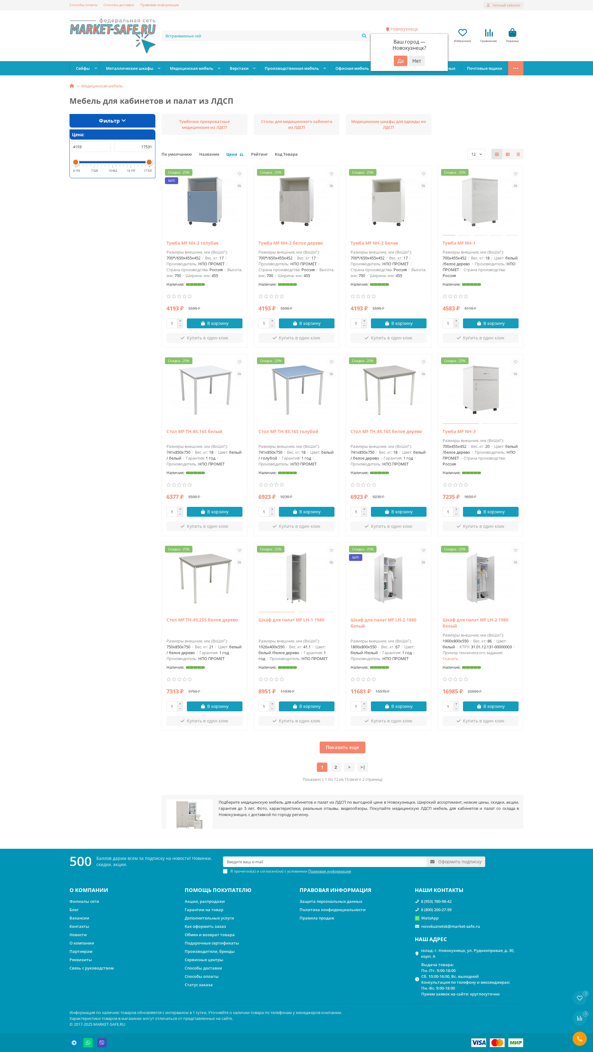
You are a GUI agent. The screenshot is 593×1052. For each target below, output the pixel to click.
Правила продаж (317, 918)
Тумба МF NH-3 (459, 431)
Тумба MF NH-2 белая (374, 243)
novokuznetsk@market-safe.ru (450, 926)
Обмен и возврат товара (210, 934)
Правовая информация (159, 4)
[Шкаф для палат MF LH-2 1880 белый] (389, 578)
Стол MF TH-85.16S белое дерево (386, 431)
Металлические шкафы (130, 68)
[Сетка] (497, 154)
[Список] (507, 154)
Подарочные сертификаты (212, 943)
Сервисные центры (204, 959)
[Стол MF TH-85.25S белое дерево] (204, 578)
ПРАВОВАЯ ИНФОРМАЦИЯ (335, 890)
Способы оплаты (83, 4)
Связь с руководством (91, 968)
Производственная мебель (292, 68)
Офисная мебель (352, 68)
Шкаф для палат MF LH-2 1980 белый (475, 623)
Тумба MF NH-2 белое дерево (291, 243)
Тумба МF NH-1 (459, 243)
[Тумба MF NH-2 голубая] (204, 201)
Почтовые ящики (484, 68)
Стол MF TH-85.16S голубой (288, 431)
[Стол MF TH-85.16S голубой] (296, 390)
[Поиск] (364, 36)
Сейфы (83, 68)
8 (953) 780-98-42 (436, 901)
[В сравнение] (239, 185)
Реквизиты (80, 959)
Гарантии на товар (204, 909)
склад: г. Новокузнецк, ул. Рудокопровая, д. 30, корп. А (467, 953)
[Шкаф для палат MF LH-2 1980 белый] (481, 578)
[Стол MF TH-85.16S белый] (204, 390)
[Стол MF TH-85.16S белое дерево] (389, 390)
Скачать (450, 658)
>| (362, 767)
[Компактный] (518, 154)
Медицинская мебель (191, 68)
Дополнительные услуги (209, 918)
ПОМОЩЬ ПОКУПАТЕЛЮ (218, 890)
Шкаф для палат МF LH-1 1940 (291, 620)
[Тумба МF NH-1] (481, 201)
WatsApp (430, 918)
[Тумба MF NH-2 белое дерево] (296, 201)
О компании (81, 943)
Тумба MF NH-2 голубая (192, 243)
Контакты (79, 926)
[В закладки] (239, 173)
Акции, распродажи (205, 901)
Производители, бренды (210, 951)
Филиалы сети (84, 901)
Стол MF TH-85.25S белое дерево (202, 620)
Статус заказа (199, 984)
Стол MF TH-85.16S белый (194, 431)
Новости (78, 934)
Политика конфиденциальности (333, 909)
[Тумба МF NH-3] (481, 390)
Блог (74, 909)
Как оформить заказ (205, 926)
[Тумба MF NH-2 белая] (389, 201)
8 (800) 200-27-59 (436, 909)
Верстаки (239, 68)
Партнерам (80, 951)
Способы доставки (118, 4)
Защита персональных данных (331, 901)
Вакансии (79, 918)
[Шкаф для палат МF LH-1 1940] (296, 578)
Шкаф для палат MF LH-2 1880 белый (383, 623)
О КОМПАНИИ (88, 890)
